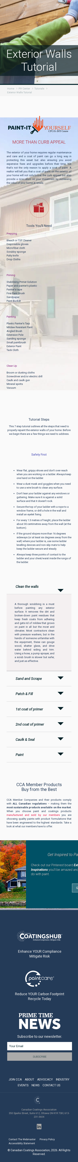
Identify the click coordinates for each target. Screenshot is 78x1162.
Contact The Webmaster (22, 1139)
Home (10, 88)
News (36, 1085)
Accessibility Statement (22, 1143)
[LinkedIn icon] (39, 1126)
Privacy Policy (47, 1139)
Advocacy (45, 1079)
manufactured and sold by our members (33, 814)
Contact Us (51, 1085)
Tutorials (39, 88)
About (29, 1079)
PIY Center (24, 88)
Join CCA (15, 1079)
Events (23, 1085)
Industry (62, 1079)
